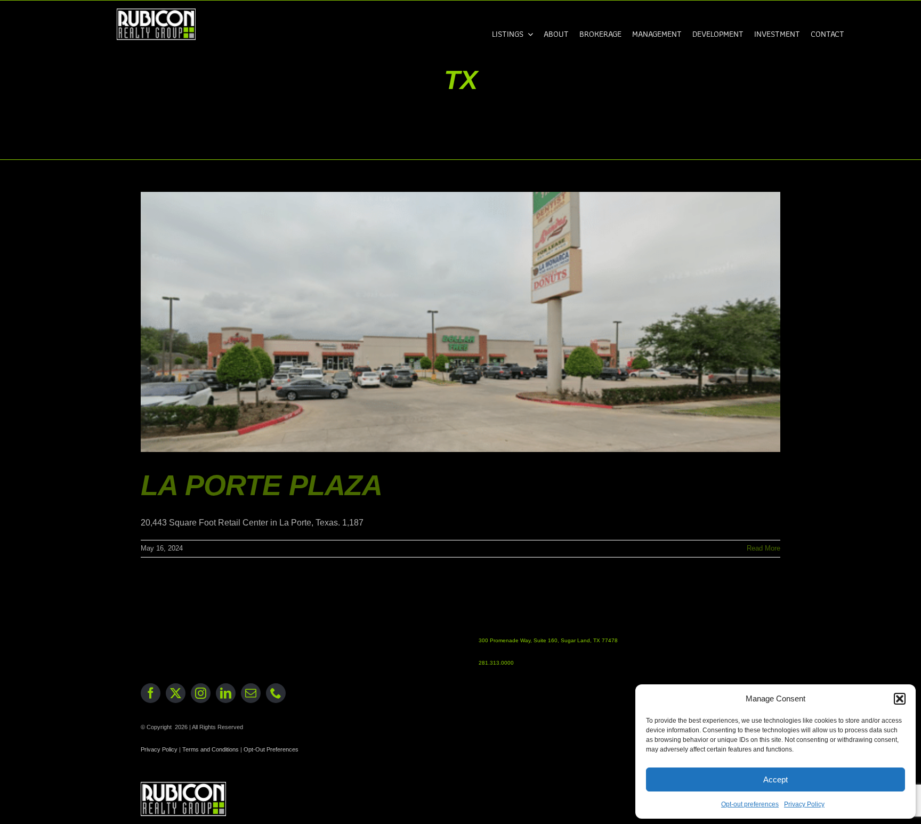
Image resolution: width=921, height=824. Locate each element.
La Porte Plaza (262, 485)
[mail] (251, 693)
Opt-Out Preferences (271, 749)
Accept (775, 779)
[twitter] (175, 693)
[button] (899, 698)
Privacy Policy (804, 804)
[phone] (276, 693)
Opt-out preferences (750, 804)
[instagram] (201, 693)
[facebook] (150, 693)
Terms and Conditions (210, 749)
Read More (763, 548)
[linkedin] (226, 693)
